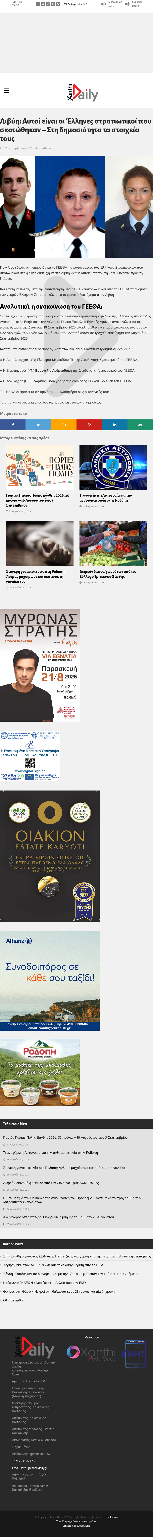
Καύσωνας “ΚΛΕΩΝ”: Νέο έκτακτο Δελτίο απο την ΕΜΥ (44, 1283)
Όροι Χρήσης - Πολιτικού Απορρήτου (76, 1521)
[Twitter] (43, 4)
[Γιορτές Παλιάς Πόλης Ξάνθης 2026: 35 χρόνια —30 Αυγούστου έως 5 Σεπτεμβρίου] (40, 468)
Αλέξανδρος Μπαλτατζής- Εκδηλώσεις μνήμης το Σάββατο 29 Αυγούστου (58, 1217)
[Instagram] (48, 4)
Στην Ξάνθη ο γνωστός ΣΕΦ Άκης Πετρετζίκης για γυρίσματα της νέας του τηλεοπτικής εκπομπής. (77, 1256)
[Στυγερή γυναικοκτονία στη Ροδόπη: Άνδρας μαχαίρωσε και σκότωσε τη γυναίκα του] (40, 545)
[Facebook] (38, 4)
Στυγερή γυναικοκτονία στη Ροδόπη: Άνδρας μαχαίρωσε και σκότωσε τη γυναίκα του (36, 577)
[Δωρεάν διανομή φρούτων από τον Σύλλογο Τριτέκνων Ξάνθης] (113, 545)
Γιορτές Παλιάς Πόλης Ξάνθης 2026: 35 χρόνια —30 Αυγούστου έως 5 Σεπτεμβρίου (37, 500)
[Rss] (58, 4)
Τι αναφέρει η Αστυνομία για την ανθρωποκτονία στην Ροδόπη (50, 1152)
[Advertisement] (76, 43)
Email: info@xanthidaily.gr (29, 1468)
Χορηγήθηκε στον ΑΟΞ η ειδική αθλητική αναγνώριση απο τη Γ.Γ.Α (53, 1265)
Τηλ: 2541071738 (24, 1461)
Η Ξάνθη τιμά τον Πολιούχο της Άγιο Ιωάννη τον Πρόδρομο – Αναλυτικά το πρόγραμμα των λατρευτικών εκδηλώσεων (72, 1200)
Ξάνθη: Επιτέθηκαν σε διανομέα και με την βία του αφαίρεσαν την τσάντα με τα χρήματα (70, 1274)
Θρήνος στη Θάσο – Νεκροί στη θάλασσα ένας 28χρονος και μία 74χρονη (59, 1291)
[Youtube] (53, 4)
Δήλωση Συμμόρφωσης (76, 1525)
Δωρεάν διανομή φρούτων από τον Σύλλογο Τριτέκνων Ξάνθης (51, 1183)
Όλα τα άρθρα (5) (16, 1300)
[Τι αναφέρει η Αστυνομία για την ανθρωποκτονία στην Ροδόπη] (113, 468)
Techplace (112, 1517)
